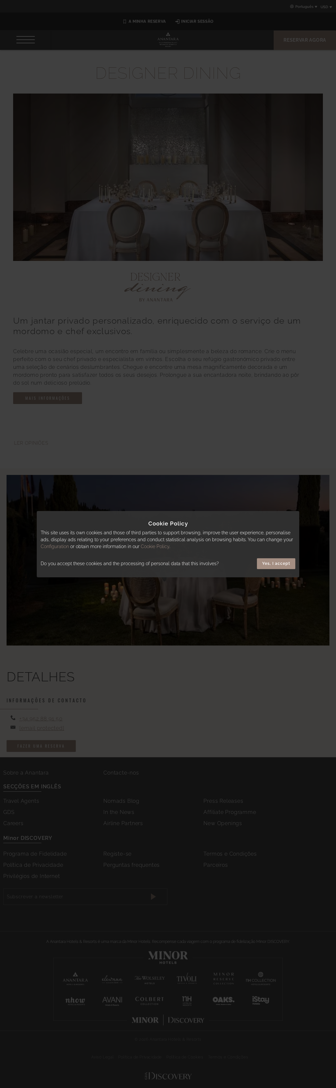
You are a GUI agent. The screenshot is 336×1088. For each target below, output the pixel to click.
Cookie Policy (155, 546)
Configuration (55, 546)
